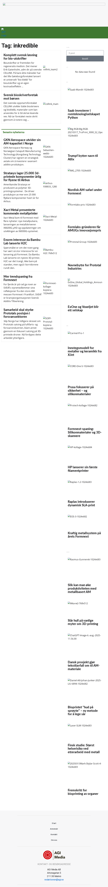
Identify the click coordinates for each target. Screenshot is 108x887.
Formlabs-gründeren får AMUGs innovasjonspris (85, 219)
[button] (95, 32)
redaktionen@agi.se (54, 879)
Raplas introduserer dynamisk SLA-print (85, 495)
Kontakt (54, 834)
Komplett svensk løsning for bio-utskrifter (31, 70)
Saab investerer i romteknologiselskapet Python (85, 105)
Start (54, 823)
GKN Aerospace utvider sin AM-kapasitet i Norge (31, 151)
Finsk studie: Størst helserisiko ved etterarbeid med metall (85, 740)
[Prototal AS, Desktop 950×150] (54, 4)
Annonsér (54, 829)
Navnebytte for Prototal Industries (85, 256)
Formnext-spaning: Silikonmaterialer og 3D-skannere (85, 421)
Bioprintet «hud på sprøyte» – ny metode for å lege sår (85, 698)
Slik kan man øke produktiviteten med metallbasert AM (85, 576)
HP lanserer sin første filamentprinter (85, 460)
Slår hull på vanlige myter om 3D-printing (85, 614)
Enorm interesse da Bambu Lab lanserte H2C (31, 253)
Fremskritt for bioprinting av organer (85, 779)
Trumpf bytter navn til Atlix (85, 145)
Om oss (54, 840)
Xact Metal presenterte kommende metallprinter (31, 220)
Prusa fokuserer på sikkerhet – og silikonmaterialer (85, 381)
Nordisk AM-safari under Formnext (85, 183)
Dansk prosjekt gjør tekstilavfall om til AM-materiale (85, 653)
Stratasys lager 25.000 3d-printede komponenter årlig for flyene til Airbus (31, 186)
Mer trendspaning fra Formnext (31, 288)
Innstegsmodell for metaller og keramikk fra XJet (85, 345)
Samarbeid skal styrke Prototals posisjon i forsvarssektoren (31, 323)
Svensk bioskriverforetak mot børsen (31, 106)
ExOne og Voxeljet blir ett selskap (85, 296)
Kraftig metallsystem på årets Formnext (85, 527)
